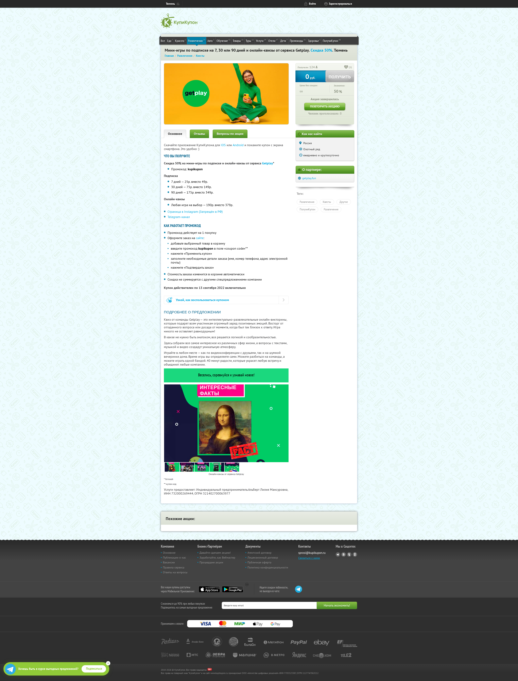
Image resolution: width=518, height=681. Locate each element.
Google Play (232, 589)
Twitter (349, 554)
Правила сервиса (173, 567)
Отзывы (199, 134)
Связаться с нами (309, 558)
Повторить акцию (325, 106)
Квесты (327, 201)
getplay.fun (309, 178)
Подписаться (94, 668)
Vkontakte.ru (343, 554)
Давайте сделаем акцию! (215, 552)
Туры (250, 40)
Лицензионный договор (262, 557)
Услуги (261, 40)
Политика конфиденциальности (267, 567)
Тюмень (170, 3)
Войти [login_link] (312, 3)
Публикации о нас (174, 557)
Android (238, 145)
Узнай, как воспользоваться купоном (202, 300)
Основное (175, 134)
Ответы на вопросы (175, 572)
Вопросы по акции (230, 134)
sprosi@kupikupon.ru (312, 553)
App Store (209, 589)
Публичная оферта (259, 562)
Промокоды (298, 40)
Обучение (223, 40)
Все (163, 41)
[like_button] (346, 67)
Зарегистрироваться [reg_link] (340, 3)
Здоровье (314, 40)
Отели (273, 40)
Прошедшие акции (211, 562)
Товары (238, 40)
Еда (170, 40)
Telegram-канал (179, 217)
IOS (224, 145)
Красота (180, 40)
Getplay (267, 163)
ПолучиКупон (332, 40)
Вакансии (169, 562)
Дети (284, 40)
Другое (344, 201)
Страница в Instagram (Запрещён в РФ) (195, 212)
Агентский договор (259, 552)
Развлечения (196, 40)
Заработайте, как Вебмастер (217, 557)
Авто (210, 40)
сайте (200, 238)
